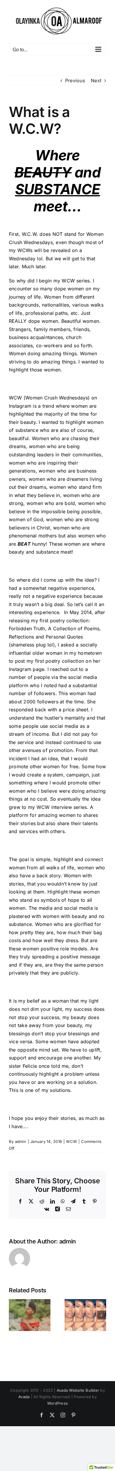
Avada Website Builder (78, 1390)
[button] (13, 1315)
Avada (23, 1396)
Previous (75, 80)
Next (96, 80)
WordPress (57, 1403)
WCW (71, 1141)
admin (20, 1141)
